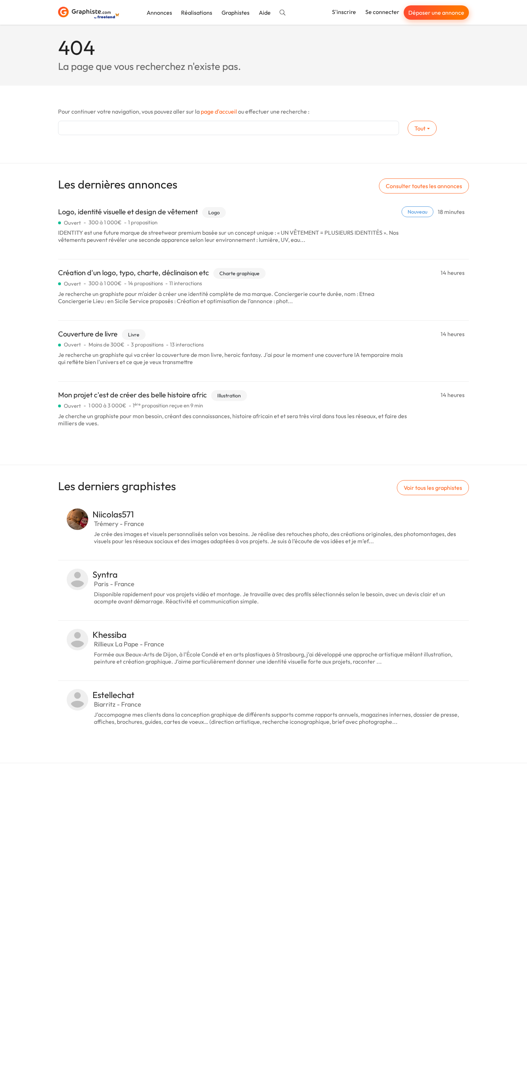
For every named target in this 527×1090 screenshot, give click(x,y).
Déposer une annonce (436, 12)
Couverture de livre (88, 333)
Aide (265, 12)
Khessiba (109, 634)
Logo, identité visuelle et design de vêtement (128, 211)
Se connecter (382, 11)
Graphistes (236, 12)
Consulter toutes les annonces (424, 186)
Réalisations (196, 12)
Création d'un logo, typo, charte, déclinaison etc (133, 272)
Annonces (159, 12)
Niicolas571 (113, 514)
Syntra (105, 574)
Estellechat (113, 694)
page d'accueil (219, 111)
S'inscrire (344, 11)
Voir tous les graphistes (433, 487)
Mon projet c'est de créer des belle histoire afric (132, 394)
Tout (420, 128)
